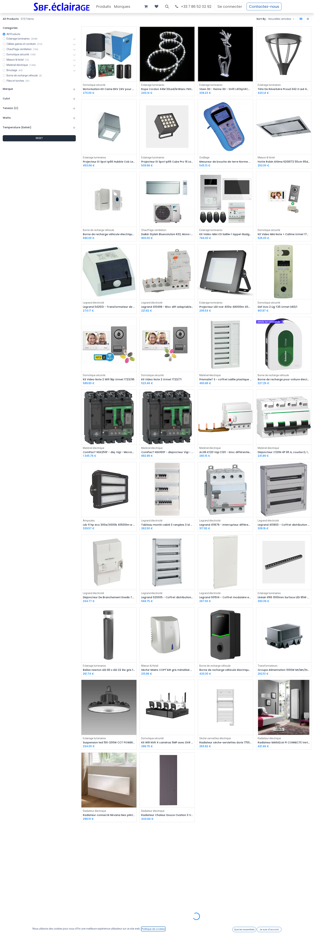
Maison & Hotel (266, 157)
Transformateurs (267, 665)
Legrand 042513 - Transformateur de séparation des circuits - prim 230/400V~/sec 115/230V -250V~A (109, 306)
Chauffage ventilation (153, 230)
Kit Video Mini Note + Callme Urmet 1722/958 (284, 234)
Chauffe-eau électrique (96, 883)
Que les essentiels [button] (244, 929)
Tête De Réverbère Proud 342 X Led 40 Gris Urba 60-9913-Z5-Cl (284, 89)
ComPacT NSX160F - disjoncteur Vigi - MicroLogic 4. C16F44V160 (167, 452)
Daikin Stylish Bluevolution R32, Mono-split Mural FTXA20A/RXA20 (167, 234)
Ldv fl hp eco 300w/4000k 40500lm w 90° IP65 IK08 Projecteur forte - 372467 (109, 524)
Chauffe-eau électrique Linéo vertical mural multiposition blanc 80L (109, 887)
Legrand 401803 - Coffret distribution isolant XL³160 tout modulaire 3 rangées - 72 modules (284, 524)
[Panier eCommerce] (145, 6)
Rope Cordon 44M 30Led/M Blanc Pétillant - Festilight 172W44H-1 (167, 89)
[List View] (307, 19)
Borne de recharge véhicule (98, 230)
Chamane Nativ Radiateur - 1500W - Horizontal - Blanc (284, 887)
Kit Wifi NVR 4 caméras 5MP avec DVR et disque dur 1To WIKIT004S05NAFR (167, 742)
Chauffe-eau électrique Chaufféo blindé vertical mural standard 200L (167, 887)
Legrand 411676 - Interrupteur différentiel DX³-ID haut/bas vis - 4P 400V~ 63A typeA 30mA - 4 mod (225, 524)
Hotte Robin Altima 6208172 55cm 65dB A (284, 161)
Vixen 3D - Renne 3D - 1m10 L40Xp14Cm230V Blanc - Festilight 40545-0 (225, 89)
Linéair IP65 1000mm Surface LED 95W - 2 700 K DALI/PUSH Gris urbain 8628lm (284, 597)
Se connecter (230, 6)
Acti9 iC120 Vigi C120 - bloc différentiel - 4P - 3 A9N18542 (225, 452)
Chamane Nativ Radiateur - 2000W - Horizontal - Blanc (225, 887)
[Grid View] (301, 19)
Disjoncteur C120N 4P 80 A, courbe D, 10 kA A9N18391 (284, 452)
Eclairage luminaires (152, 84)
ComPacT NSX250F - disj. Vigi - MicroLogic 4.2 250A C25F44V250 (109, 452)
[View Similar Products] (134, 57)
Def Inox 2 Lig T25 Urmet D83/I (277, 306)
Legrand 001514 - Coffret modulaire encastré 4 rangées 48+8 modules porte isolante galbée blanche (225, 597)
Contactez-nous (264, 6)
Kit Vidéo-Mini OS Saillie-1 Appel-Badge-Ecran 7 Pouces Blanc (225, 234)
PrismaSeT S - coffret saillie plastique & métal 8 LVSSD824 (225, 379)
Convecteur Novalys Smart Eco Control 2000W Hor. (284, 815)
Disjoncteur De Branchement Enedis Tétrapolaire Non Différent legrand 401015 (109, 597)
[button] (167, 6)
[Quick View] (134, 32)
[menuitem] (103, 6)
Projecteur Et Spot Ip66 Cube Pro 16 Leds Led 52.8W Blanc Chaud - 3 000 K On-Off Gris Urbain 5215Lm (167, 161)
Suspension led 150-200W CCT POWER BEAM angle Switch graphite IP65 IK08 (109, 742)
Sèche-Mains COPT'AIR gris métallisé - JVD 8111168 (167, 670)
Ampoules (89, 520)
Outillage (204, 157)
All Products (13, 34)
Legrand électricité (93, 302)
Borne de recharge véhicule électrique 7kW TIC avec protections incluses (225, 670)
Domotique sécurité (94, 84)
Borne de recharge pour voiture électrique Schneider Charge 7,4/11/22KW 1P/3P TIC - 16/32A (284, 379)
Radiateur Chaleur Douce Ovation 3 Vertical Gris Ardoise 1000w (167, 815)
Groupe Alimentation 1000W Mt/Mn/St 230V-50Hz (284, 670)
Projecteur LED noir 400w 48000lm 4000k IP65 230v (225, 306)
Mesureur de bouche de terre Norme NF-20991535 (225, 161)
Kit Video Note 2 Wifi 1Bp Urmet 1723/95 (108, 379)
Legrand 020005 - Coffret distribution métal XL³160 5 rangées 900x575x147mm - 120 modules (167, 597)
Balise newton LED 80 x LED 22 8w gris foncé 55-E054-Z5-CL (109, 670)
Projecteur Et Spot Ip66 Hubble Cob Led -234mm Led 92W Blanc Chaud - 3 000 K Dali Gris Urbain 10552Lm (109, 161)
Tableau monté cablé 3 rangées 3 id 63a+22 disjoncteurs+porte (167, 524)
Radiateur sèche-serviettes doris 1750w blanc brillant (225, 742)
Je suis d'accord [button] (269, 929)
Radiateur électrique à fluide (215, 810)
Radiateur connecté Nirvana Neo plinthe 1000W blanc (109, 815)
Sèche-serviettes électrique (215, 738)
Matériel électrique (210, 375)
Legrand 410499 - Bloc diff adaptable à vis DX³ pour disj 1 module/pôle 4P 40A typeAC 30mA (167, 306)
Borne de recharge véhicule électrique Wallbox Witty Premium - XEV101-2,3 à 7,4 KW (109, 234)
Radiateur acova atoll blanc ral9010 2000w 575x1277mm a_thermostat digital (225, 815)
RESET (39, 138)
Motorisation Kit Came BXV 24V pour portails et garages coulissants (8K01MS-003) (109, 89)
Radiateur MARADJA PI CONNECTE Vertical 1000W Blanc (284, 742)
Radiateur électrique (269, 738)
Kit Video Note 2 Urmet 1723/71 (161, 379)
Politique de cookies (153, 928)
